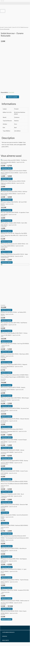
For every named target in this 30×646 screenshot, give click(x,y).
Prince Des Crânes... (3, 184)
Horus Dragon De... (3, 380)
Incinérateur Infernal (3, 453)
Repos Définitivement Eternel (5, 257)
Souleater (2, 593)
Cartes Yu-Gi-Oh (16, 27)
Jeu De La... (2, 336)
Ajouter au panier (12, 97)
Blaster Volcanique (3, 422)
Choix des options (7, 168)
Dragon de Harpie (3, 305)
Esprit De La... (2, 572)
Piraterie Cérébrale (3, 357)
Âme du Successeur (3, 411)
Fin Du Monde (2, 518)
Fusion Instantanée (3, 474)
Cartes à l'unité (7, 27)
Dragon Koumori (3, 443)
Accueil (1, 27)
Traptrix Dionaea (3, 583)
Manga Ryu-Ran (3, 236)
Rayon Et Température (4, 497)
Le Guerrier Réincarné (3, 163)
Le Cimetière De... (3, 541)
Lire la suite (5, 512)
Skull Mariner (2, 326)
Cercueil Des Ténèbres (4, 226)
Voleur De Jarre (3, 315)
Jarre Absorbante (3, 551)
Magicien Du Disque (3, 562)
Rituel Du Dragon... (3, 401)
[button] (15, 3)
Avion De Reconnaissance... (4, 247)
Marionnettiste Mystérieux (4, 432)
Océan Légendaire (3, 215)
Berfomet (2, 528)
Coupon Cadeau (3, 205)
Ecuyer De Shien (3, 614)
